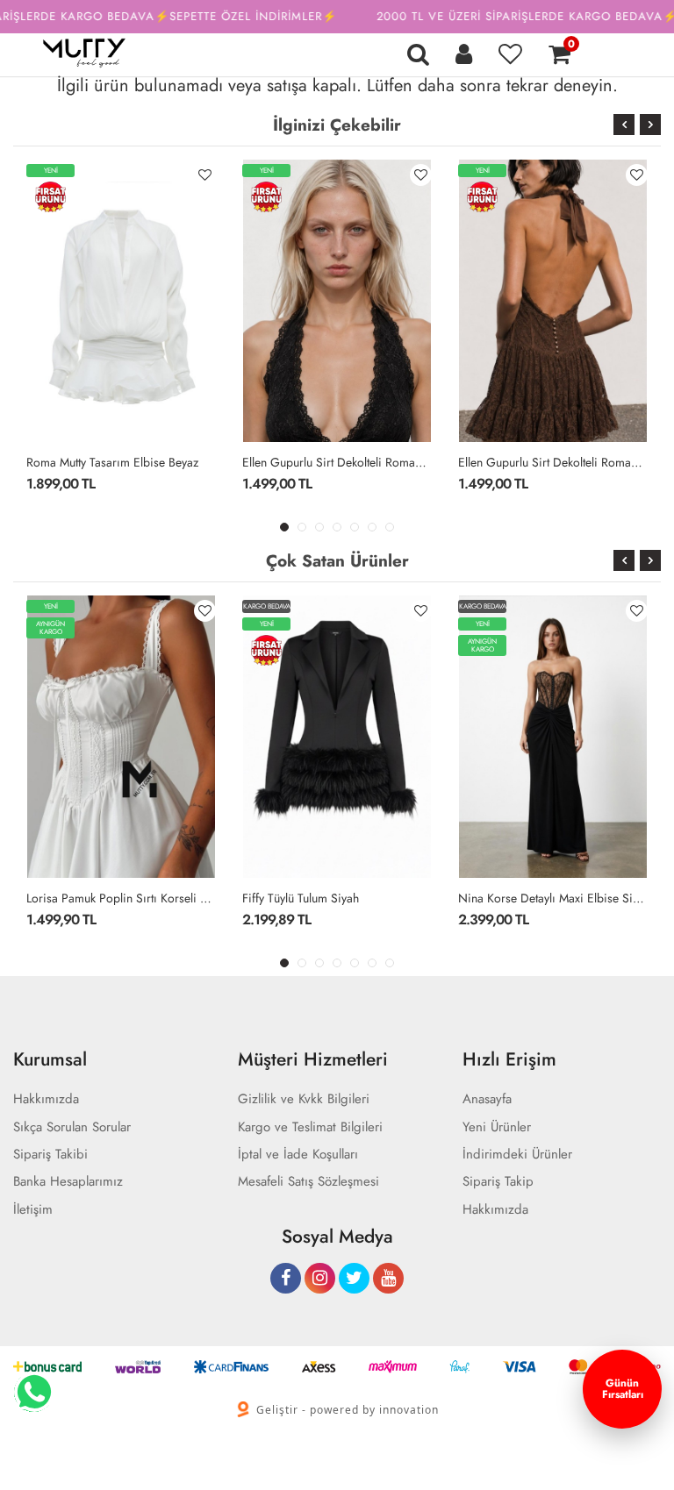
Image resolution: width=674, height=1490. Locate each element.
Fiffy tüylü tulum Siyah (300, 898)
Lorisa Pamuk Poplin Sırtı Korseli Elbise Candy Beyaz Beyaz (121, 898)
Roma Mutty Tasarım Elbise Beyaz (112, 462)
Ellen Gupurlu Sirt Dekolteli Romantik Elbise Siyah (337, 462)
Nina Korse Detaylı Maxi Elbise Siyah (553, 898)
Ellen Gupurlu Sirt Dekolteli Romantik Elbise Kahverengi (553, 462)
